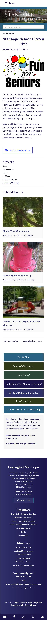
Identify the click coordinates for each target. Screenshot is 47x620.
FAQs (23, 532)
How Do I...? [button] (23, 374)
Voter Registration (23, 528)
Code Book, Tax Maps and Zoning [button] (24, 383)
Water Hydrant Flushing (17, 275)
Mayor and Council (23, 547)
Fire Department (24, 558)
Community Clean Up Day (32, 341)
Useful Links (23, 536)
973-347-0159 (26, 492)
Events (23, 581)
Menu (12, 3)
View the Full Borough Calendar (20, 443)
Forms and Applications (23, 518)
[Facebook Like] (23, 617)
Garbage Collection (11, 341)
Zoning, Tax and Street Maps (23, 521)
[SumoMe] (42, 617)
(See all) (30, 235)
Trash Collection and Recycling (23, 514)
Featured (6, 183)
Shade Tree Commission (16, 231)
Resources (24, 509)
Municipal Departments (23, 551)
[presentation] (23, 212)
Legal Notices (23, 401)
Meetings (15, 183)
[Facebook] (14, 617)
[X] (33, 617)
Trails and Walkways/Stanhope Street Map (23, 584)
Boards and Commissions (23, 565)
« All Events (8, 33)
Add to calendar (17, 150)
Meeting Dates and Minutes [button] (23, 392)
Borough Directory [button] (23, 366)
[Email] (4, 617)
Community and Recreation (23, 575)
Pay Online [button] (23, 357)
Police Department (23, 562)
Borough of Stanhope (19, 16)
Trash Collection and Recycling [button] (23, 409)
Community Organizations (24, 588)
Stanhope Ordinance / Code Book (23, 525)
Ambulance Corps (23, 555)
